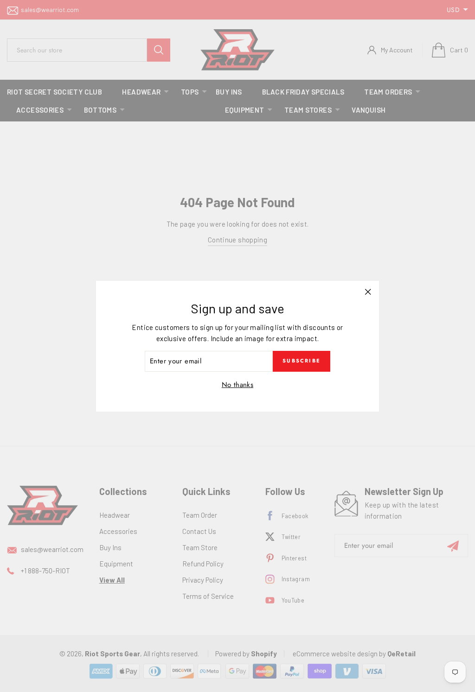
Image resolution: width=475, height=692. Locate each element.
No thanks (237, 385)
